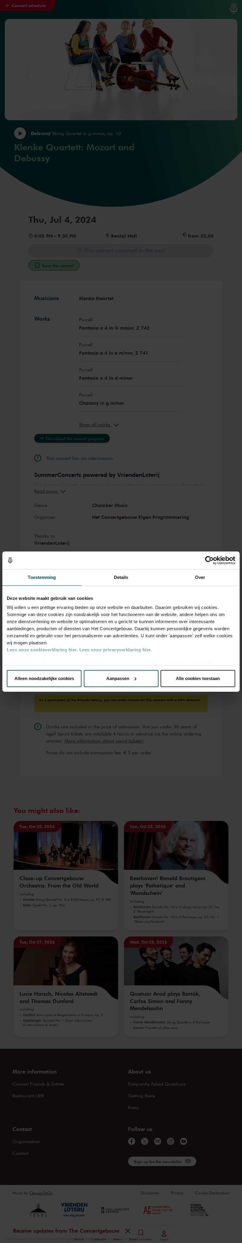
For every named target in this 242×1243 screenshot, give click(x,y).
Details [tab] (121, 577)
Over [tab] (200, 577)
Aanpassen (117, 678)
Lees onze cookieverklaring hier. (42, 649)
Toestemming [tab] (42, 577)
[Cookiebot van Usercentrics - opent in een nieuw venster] (209, 560)
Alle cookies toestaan (198, 678)
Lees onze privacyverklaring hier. (115, 649)
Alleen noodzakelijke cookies (44, 678)
